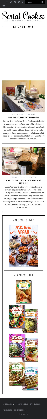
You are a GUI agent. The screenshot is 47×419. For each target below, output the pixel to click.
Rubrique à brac (21, 404)
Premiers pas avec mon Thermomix (23, 117)
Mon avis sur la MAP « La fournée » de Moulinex (23, 182)
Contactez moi (20, 410)
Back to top (23, 414)
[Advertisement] (23, 55)
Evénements (7, 410)
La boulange (8, 404)
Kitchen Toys (17, 114)
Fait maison (35, 404)
